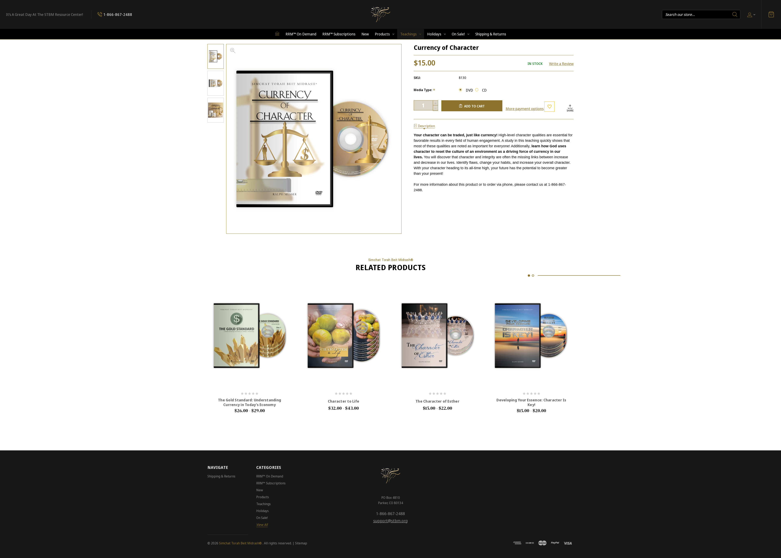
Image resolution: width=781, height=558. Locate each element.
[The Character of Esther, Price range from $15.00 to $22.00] (437, 336)
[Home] (277, 33)
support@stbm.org (390, 520)
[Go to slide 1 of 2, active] (529, 275)
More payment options (525, 108)
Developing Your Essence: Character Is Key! (531, 402)
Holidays (434, 34)
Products (382, 34)
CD (484, 90)
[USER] (750, 14)
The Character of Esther (437, 401)
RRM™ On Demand (301, 34)
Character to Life (343, 401)
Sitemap (301, 543)
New (365, 34)
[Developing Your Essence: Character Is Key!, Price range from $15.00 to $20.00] (531, 336)
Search (734, 14)
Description (426, 126)
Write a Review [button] (561, 63)
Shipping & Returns (490, 34)
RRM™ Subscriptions (338, 34)
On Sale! (458, 34)
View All (262, 524)
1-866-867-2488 (390, 513)
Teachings (408, 34)
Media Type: (424, 89)
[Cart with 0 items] (771, 14)
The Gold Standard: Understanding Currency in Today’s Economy (249, 402)
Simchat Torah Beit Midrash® (240, 543)
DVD (469, 90)
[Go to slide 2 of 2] (533, 275)
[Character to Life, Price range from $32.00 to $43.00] (343, 336)
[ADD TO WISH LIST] (549, 107)
